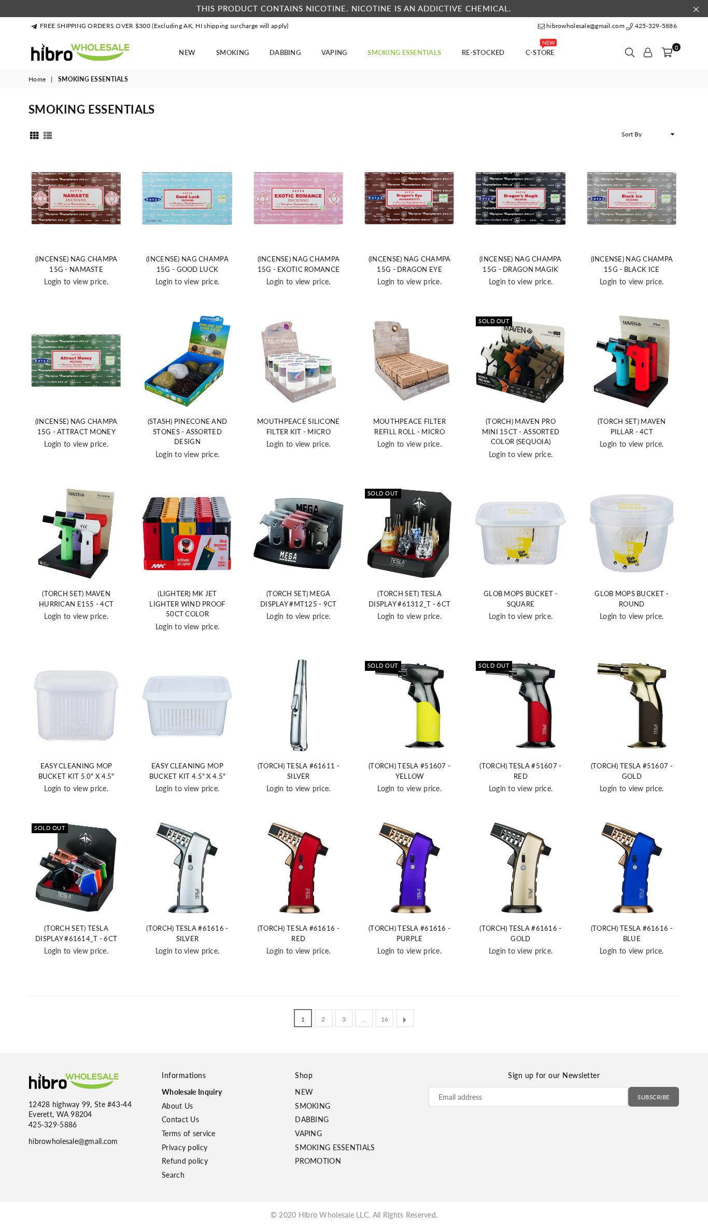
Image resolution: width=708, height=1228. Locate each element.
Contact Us (180, 1119)
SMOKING (232, 52)
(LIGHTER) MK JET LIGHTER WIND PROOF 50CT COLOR (187, 603)
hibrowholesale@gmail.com (585, 26)
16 (385, 1019)
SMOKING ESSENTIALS (404, 52)
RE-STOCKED (483, 52)
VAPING (334, 52)
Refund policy (185, 1160)
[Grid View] (34, 134)
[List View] (47, 134)
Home (37, 79)
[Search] (629, 52)
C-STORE (540, 49)
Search (173, 1174)
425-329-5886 (655, 26)
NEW (187, 52)
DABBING (285, 52)
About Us (177, 1105)
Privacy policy (184, 1147)
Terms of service (188, 1133)
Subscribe (654, 1097)
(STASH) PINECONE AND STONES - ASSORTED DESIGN (188, 431)
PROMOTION (318, 1160)
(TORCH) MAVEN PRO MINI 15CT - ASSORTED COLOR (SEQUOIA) (521, 431)
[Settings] (648, 52)
